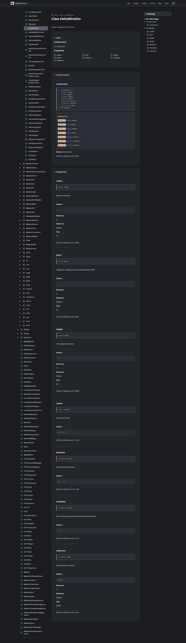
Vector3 (73, 101)
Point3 (70, 99)
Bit (52, 15)
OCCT (62, 15)
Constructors (151, 22)
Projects (136, 3)
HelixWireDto (69, 15)
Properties (150, 28)
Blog (159, 3)
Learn (167, 3)
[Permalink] (69, 84)
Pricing (152, 3)
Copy (131, 209)
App (128, 3)
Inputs (56, 15)
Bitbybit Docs (21, 3)
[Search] (173, 3)
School (144, 3)
